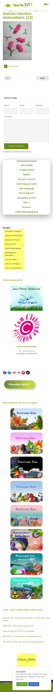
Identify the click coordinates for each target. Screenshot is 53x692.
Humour (26, 207)
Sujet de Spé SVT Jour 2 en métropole (18, 631)
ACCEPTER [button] (22, 684)
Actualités (27, 165)
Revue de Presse (12, 240)
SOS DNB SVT (26, 193)
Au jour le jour (26, 179)
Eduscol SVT (10, 244)
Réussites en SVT (26, 198)
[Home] (18, 7)
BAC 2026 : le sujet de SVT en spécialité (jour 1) (22, 636)
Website (39, 105)
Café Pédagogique (26, 212)
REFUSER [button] (34, 684)
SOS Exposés (26, 188)
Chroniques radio (26, 184)
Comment (8, 117)
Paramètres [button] (21, 671)
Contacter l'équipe (13, 231)
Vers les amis (10, 259)
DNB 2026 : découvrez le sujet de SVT (18, 626)
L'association (26, 170)
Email (22, 105)
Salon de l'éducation (14, 236)
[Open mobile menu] (46, 4)
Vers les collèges (12, 264)
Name (6, 105)
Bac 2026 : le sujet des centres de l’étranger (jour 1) (24, 642)
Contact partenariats (26, 346)
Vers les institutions (13, 268)
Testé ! (26, 174)
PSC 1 (26, 202)
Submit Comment (16, 146)
